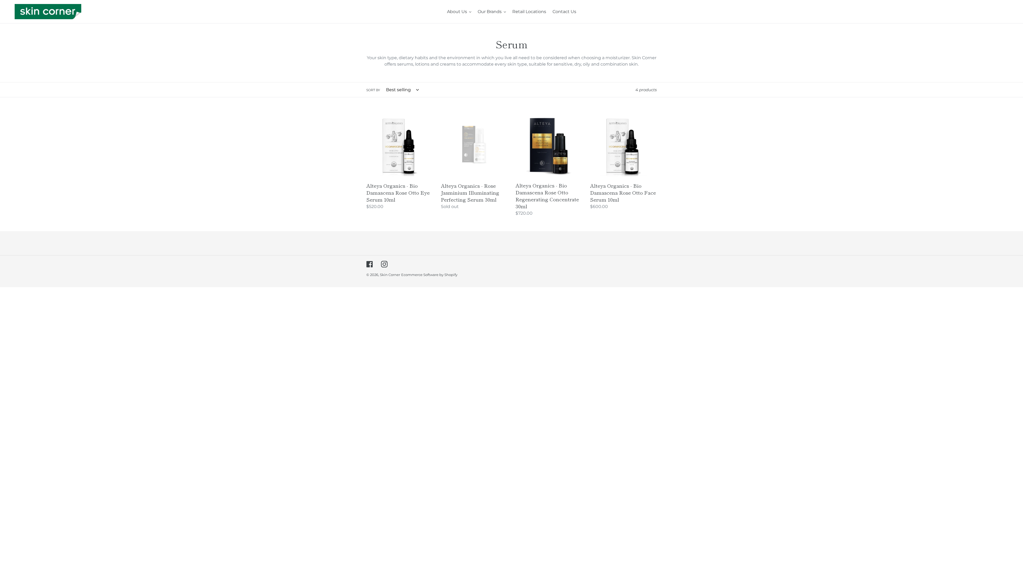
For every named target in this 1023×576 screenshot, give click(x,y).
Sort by (373, 90)
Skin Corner (390, 275)
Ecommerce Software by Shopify (429, 275)
